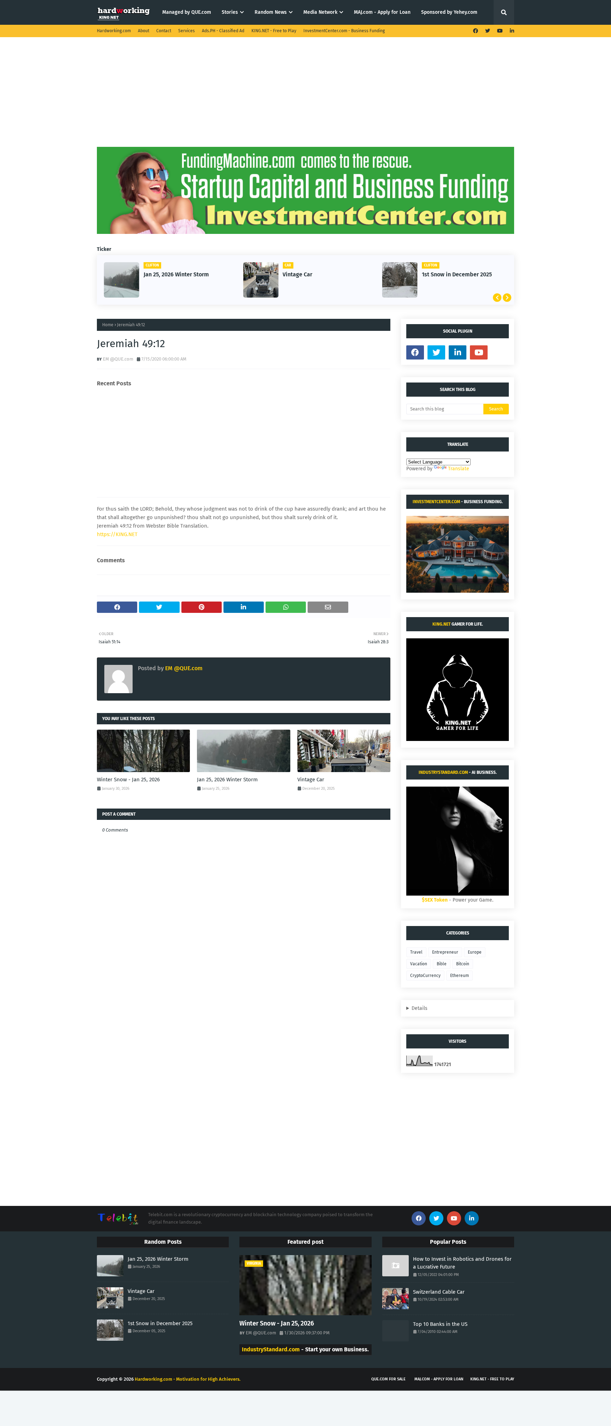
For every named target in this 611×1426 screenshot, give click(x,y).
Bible (442, 963)
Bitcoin (462, 963)
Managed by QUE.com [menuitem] (186, 12)
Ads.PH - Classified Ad (223, 30)
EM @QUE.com (118, 359)
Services (186, 30)
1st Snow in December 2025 (457, 274)
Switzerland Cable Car (439, 1292)
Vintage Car (297, 274)
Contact (163, 30)
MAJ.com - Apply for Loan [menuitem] (382, 12)
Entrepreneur (445, 952)
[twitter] (487, 31)
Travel (416, 952)
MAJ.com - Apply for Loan (438, 1379)
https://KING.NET (117, 534)
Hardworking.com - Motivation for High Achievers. (187, 1379)
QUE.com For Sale (388, 1379)
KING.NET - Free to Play (273, 30)
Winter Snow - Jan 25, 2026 (128, 779)
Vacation (418, 963)
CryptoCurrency (425, 975)
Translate (458, 469)
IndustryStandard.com (443, 772)
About (143, 30)
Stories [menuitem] (230, 12)
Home (108, 324)
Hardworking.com (114, 30)
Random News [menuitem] (271, 12)
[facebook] (475, 31)
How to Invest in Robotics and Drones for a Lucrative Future (462, 1263)
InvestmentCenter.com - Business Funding (344, 30)
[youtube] (500, 31)
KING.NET (441, 624)
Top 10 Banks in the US (440, 1324)
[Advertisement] (305, 97)
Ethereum (459, 975)
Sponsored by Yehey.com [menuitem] (449, 12)
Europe (475, 952)
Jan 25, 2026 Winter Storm (176, 274)
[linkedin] (511, 31)
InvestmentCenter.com (436, 501)
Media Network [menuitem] (320, 12)
